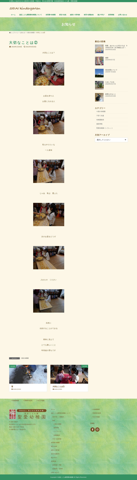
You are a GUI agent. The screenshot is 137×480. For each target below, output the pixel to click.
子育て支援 (100, 115)
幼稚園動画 (100, 120)
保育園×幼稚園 (55, 442)
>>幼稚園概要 (15, 400)
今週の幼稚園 (25, 358)
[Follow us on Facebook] (92, 429)
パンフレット (57, 431)
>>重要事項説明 (27, 400)
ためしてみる (109, 82)
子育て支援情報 (56, 439)
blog (53, 420)
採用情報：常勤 (56, 465)
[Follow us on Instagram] (97, 429)
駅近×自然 (54, 446)
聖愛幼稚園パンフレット (104, 128)
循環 (106, 58)
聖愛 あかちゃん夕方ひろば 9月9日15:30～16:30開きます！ (116, 46)
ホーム (53, 409)
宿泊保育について (111, 70)
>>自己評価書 (40, 400)
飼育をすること (110, 94)
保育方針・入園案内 (58, 417)
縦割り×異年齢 (55, 450)
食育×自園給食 (55, 453)
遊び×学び (54, 457)
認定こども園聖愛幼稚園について (60, 413)
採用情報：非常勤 (57, 468)
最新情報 (99, 124)
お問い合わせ (55, 472)
